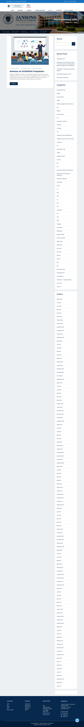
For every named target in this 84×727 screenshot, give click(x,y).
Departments (28, 704)
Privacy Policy (46, 714)
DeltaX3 (58, 152)
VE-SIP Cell (59, 283)
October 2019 (60, 581)
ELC (57, 166)
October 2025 (60, 334)
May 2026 (59, 309)
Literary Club (59, 227)
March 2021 (59, 525)
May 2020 (59, 560)
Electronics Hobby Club (62, 178)
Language (59, 224)
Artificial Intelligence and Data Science (65, 104)
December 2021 (60, 494)
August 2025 (59, 341)
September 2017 (60, 654)
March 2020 (59, 564)
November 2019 (60, 578)
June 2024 (59, 389)
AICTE (8, 704)
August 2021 (59, 508)
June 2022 (59, 473)
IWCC (58, 220)
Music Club (59, 248)
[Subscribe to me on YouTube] (73, 1)
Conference (59, 142)
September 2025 (60, 337)
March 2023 (59, 442)
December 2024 (60, 368)
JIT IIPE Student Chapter (25, 68)
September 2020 (60, 546)
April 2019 (59, 602)
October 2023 (60, 417)
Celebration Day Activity (62, 121)
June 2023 (59, 431)
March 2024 (59, 400)
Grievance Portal (46, 713)
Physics (58, 258)
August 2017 (59, 658)
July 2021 (59, 511)
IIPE (33, 68)
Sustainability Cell (60, 272)
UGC (8, 705)
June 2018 (59, 633)
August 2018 (59, 626)
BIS (57, 107)
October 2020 (60, 543)
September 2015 (60, 679)
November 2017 (60, 647)
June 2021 (59, 515)
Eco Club (59, 159)
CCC (58, 117)
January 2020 (60, 571)
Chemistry (59, 124)
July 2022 (59, 470)
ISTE (58, 217)
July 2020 (59, 553)
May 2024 (59, 393)
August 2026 (59, 299)
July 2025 (59, 344)
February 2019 (60, 609)
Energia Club (59, 182)
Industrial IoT (59, 210)
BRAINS (58, 110)
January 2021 (60, 532)
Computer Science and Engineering (64, 135)
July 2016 (59, 672)
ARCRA (58, 100)
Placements (59, 10)
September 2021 (60, 504)
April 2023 (59, 438)
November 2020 (60, 539)
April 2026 (59, 313)
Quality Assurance (68, 10)
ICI (57, 189)
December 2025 (60, 327)
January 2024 (60, 407)
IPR (57, 213)
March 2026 (59, 316)
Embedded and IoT (61, 58)
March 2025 (59, 358)
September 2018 (60, 623)
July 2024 (59, 386)
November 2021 (60, 497)
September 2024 (60, 379)
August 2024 (59, 382)
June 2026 (59, 306)
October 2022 (60, 459)
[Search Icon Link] (75, 10)
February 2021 (60, 529)
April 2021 (59, 522)
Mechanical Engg (38, 68)
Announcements (60, 97)
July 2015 (59, 686)
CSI (57, 145)
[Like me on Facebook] (68, 1)
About (12, 10)
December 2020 (60, 536)
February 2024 (60, 403)
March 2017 (59, 665)
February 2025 (60, 361)
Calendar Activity (60, 114)
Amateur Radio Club (61, 90)
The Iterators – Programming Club (64, 279)
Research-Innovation (40, 10)
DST (8, 708)
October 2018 (60, 619)
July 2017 (59, 661)
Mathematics (59, 231)
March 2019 (59, 605)
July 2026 (59, 302)
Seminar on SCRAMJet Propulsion (27, 71)
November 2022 (60, 456)
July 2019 (59, 592)
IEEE (58, 192)
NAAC (8, 706)
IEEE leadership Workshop (62, 77)
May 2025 (59, 351)
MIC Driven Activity (61, 238)
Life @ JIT (50, 10)
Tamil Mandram (60, 276)
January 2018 (60, 644)
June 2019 (59, 595)
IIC (57, 199)
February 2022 (60, 487)
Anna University (10, 709)
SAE (58, 265)
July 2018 (59, 630)
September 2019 (60, 585)
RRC (58, 262)
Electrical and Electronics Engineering (65, 170)
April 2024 (59, 396)
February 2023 (60, 445)
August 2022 (59, 466)
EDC (58, 163)
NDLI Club (59, 251)
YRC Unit (58, 286)
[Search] (73, 43)
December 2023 (60, 410)
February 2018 (60, 640)
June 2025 (59, 348)
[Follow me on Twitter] (70, 1)
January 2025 (60, 365)
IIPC (58, 203)
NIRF (44, 705)
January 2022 (60, 490)
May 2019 (59, 599)
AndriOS (58, 93)
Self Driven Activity (61, 269)
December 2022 (60, 452)
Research (27, 708)
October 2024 (60, 375)
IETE (58, 196)
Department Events (61, 156)
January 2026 (60, 323)
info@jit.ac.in (10, 1)
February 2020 (60, 567)
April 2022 (59, 480)
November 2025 (60, 330)
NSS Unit (59, 255)
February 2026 (60, 320)
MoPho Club (59, 245)
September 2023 (60, 421)
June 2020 (59, 557)
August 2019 (59, 588)
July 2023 (59, 428)
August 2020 (59, 550)
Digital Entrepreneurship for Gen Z (64, 74)
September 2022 (60, 463)
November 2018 (60, 616)
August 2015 (59, 682)
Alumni (65, 1)
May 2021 (59, 518)
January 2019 (60, 612)
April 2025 (59, 355)
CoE (57, 131)
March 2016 (59, 675)
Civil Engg (59, 128)
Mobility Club (59, 241)
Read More (14, 83)
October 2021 (60, 501)
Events (58, 185)
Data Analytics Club (61, 149)
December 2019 (60, 574)
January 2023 (60, 449)
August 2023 (59, 424)
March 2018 (59, 637)
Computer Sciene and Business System (65, 138)
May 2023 (59, 435)
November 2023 (60, 414)
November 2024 (60, 372)
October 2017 (60, 651)
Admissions (20, 10)
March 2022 (59, 483)
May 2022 (59, 477)
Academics (29, 10)
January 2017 (60, 668)
